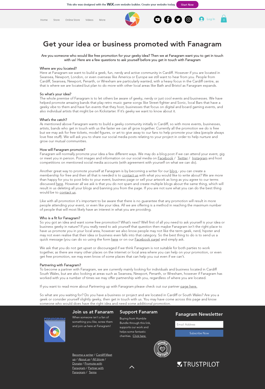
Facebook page (147, 239)
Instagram (199, 158)
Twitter (183, 158)
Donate (77, 363)
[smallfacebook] (168, 19)
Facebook (165, 158)
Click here (139, 336)
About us (84, 359)
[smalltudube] (157, 19)
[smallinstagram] (188, 19)
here (59, 184)
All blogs (98, 359)
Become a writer (82, 355)
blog (174, 171)
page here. (188, 286)
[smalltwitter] (178, 19)
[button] (224, 18)
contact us (130, 175)
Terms (92, 372)
